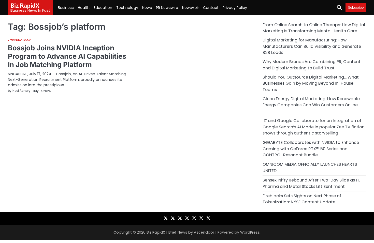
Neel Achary (21, 91)
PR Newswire (167, 7)
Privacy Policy (235, 7)
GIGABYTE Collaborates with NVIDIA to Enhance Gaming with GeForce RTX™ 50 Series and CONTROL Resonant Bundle (311, 149)
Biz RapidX (24, 5)
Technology (127, 7)
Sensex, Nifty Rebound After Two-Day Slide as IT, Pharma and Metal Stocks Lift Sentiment (311, 183)
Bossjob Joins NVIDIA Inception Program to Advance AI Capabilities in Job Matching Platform (67, 56)
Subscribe (356, 7)
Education (103, 7)
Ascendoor (204, 232)
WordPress (250, 232)
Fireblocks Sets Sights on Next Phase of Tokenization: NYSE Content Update (302, 199)
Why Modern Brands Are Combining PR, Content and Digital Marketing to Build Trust (312, 65)
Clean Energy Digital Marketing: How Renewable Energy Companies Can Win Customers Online (311, 102)
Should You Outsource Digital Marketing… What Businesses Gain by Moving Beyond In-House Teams (311, 83)
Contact (211, 7)
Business (66, 7)
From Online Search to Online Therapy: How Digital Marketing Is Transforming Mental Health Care (314, 28)
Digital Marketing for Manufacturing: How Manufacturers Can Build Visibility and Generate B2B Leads (312, 46)
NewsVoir (190, 7)
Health (84, 7)
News (147, 7)
